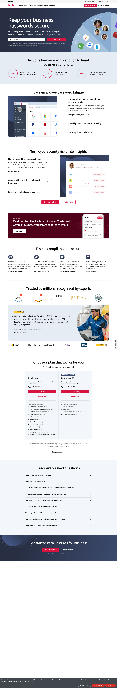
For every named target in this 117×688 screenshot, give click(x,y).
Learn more (20, 231)
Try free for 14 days (42, 392)
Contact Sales (33, 443)
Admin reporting (14, 171)
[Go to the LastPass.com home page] (12, 5)
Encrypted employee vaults (77, 115)
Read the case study (20, 333)
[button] (88, 99)
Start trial (56, 40)
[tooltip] (46, 406)
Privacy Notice (61, 43)
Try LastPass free (50, 202)
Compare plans (57, 452)
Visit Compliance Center (41, 271)
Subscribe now (42, 396)
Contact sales (68, 202)
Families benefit (90, 271)
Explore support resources (67, 271)
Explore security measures (15, 271)
